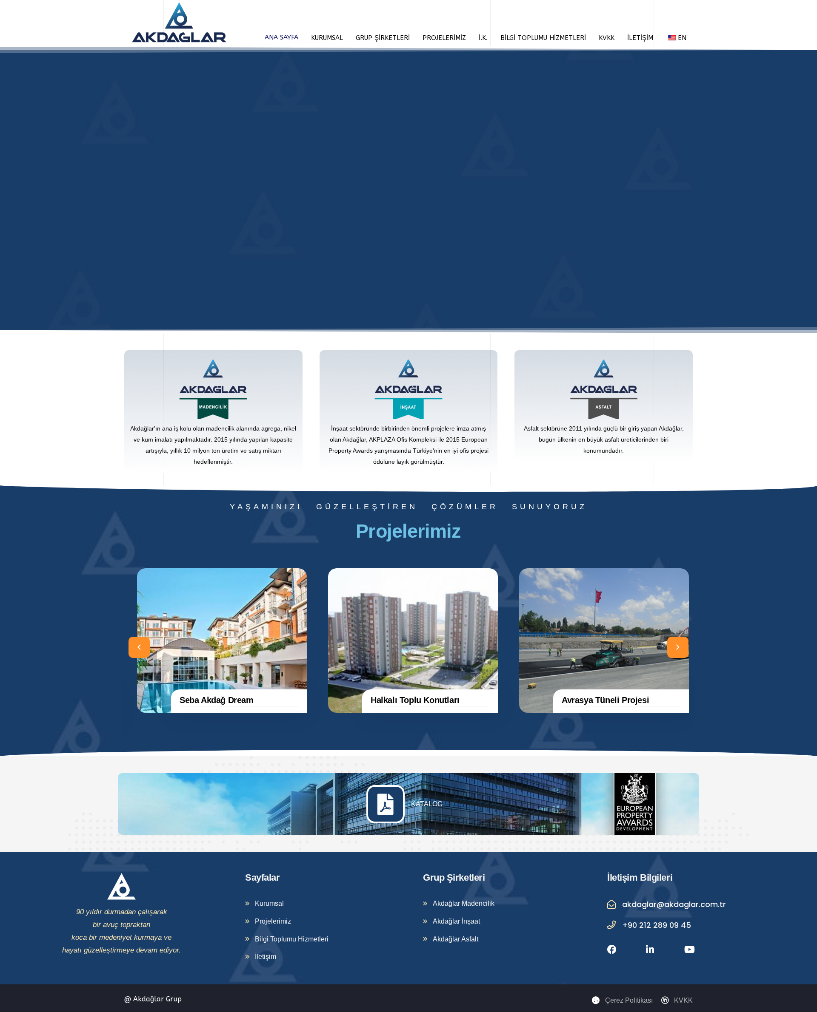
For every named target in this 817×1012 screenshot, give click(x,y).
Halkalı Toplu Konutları (415, 700)
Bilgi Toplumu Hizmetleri (543, 38)
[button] (139, 647)
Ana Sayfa (281, 37)
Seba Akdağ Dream (217, 700)
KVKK (606, 38)
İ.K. (483, 38)
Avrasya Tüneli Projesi (605, 700)
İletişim (640, 38)
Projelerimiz (444, 38)
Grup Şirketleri (383, 38)
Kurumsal (327, 38)
